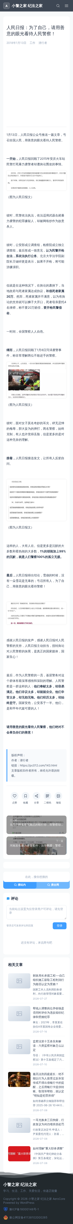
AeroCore (59, 1198)
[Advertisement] (36, 84)
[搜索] (58, 5)
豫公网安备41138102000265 (28, 1217)
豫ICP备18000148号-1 (24, 1209)
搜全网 (55, 884)
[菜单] (66, 5)
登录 (59, 925)
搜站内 (22, 884)
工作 (32, 42)
